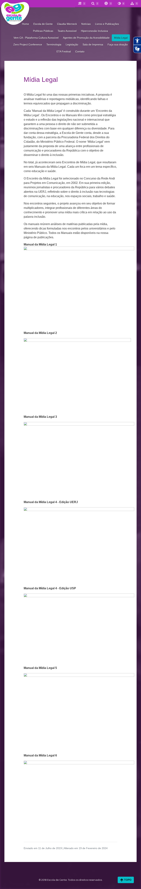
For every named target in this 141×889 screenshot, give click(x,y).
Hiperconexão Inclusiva (94, 30)
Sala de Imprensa (93, 44)
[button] (95, 3)
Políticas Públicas (43, 30)
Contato (79, 51)
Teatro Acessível (67, 30)
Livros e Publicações (107, 23)
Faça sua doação (118, 44)
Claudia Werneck (67, 23)
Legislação (72, 44)
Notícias (86, 23)
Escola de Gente (43, 23)
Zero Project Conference (27, 44)
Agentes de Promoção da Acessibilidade (86, 37)
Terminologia (53, 44)
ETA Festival (64, 51)
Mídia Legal (121, 37)
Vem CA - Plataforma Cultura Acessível (36, 37)
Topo (127, 879)
